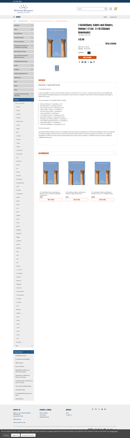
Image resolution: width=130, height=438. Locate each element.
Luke (17, 255)
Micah (17, 222)
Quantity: (81, 52)
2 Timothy (18, 302)
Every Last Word (19, 366)
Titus (17, 306)
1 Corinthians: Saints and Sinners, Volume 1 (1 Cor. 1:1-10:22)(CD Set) (102, 192)
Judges (18, 128)
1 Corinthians (19, 269)
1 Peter (18, 320)
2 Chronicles (19, 154)
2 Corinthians (19, 273)
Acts (17, 262)
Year (16, 345)
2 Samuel (18, 139)
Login (41, 413)
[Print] (85, 62)
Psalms (18, 172)
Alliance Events (19, 362)
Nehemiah (18, 161)
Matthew (18, 248)
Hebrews (18, 313)
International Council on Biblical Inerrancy (21, 56)
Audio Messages (19, 37)
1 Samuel (18, 135)
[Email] (82, 62)
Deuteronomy (19, 121)
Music (16, 85)
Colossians (19, 287)
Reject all (15, 435)
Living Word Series (20, 390)
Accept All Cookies (28, 435)
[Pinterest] (94, 62)
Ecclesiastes (19, 179)
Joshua (18, 125)
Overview (41, 80)
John (17, 259)
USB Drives (17, 77)
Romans (18, 266)
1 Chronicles (19, 150)
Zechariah (18, 240)
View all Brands (19, 399)
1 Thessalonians (20, 291)
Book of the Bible (19, 103)
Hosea (17, 204)
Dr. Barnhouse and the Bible (22, 359)
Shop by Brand (18, 352)
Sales (15, 29)
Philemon (18, 309)
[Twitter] (88, 62)
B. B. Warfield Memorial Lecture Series (23, 394)
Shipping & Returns (44, 417)
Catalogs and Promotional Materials (21, 94)
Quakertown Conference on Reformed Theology (22, 376)
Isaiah (17, 186)
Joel (17, 208)
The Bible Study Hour (23, 21)
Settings (6, 435)
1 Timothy (18, 298)
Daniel (17, 201)
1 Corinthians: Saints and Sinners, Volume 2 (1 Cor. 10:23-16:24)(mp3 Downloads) (50, 193)
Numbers (18, 117)
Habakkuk (18, 230)
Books (16, 65)
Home (14, 21)
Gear (15, 89)
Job (17, 168)
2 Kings (18, 146)
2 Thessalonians (20, 295)
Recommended (43, 153)
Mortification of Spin (20, 51)
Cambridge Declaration (20, 61)
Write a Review (111, 43)
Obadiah (18, 215)
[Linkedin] (91, 62)
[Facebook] (79, 62)
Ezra (17, 157)
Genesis (18, 107)
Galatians (18, 277)
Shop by (16, 99)
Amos (17, 211)
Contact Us (113, 17)
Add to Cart (51, 200)
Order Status (43, 415)
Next (114, 153)
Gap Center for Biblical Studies (23, 386)
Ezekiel (18, 197)
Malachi (18, 244)
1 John (17, 327)
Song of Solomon (20, 183)
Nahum (18, 226)
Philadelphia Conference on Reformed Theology (21, 46)
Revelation (18, 342)
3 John (17, 335)
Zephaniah (18, 233)
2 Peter (18, 324)
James (17, 316)
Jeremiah (18, 190)
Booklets (16, 69)
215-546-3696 (17, 1)
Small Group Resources (20, 73)
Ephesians (18, 280)
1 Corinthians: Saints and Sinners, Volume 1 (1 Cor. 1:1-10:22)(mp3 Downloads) (48, 21)
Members (17, 25)
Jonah (17, 219)
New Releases (18, 33)
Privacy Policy (114, 431)
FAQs (105, 17)
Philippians (18, 284)
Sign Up (46, 413)
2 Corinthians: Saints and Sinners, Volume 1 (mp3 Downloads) (76, 192)
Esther (18, 164)
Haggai (18, 237)
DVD (15, 81)
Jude (17, 338)
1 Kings (18, 143)
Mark (17, 251)
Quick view (51, 173)
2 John (17, 331)
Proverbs (18, 175)
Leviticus (18, 114)
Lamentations (19, 193)
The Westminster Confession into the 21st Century (24, 381)
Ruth (17, 132)
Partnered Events (19, 41)
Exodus (18, 110)
